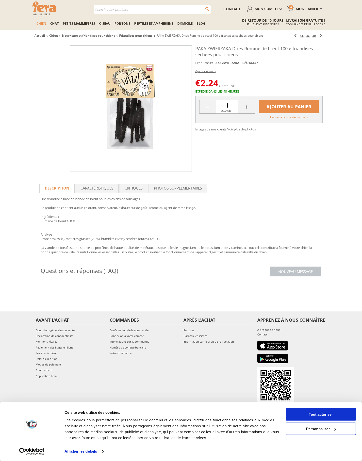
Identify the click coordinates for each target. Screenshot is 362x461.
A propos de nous (268, 330)
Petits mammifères (79, 23)
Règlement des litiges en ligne (54, 347)
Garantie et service (195, 336)
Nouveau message (295, 271)
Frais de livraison (47, 353)
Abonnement (44, 370)
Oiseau (105, 23)
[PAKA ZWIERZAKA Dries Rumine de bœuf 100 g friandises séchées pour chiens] (131, 109)
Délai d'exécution (47, 359)
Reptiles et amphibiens (153, 23)
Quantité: (226, 110)
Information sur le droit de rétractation (208, 341)
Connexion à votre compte (127, 336)
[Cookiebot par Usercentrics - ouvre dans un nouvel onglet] (31, 451)
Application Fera (46, 376)
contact (232, 8)
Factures (188, 330)
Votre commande (121, 353)
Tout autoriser (321, 414)
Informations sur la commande (129, 341)
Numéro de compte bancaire (128, 347)
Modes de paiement (48, 364)
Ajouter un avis (205, 71)
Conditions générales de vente (55, 330)
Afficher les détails (81, 451)
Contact (262, 334)
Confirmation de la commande (129, 330)
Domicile (185, 23)
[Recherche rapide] (207, 9)
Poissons (122, 23)
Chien (41, 23)
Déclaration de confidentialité (54, 336)
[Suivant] (321, 36)
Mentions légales (46, 341)
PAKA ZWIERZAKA (226, 63)
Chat (54, 23)
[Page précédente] (295, 36)
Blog (201, 23)
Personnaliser (318, 429)
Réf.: (245, 63)
